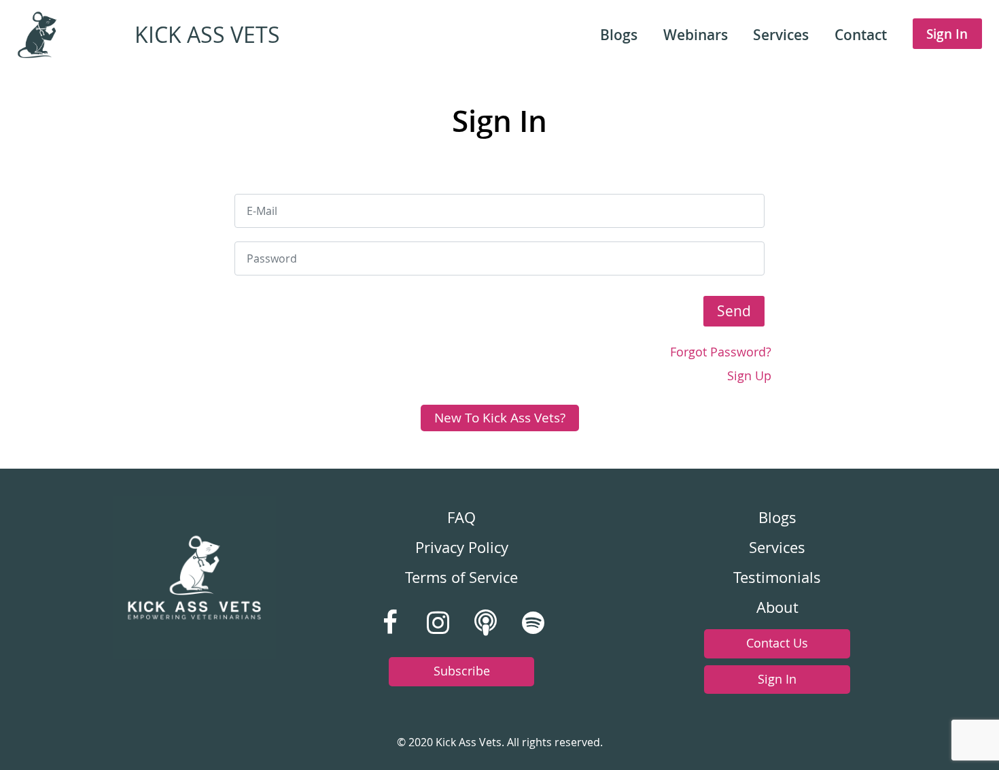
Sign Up (749, 376)
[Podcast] (485, 623)
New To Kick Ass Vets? (499, 417)
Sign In (777, 679)
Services (777, 547)
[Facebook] (390, 623)
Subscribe (462, 671)
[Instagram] (437, 623)
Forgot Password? (720, 352)
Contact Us (777, 643)
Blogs (777, 517)
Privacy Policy (461, 547)
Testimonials (777, 577)
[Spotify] (532, 623)
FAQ (461, 517)
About (777, 607)
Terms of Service (461, 577)
